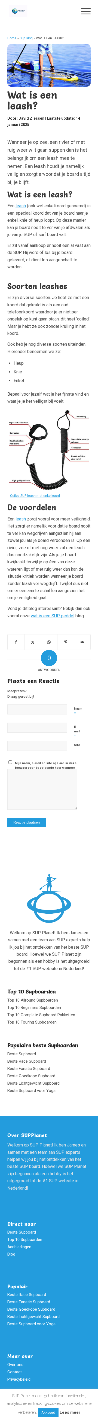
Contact (14, 1372)
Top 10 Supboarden (31, 991)
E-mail (77, 731)
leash (21, 205)
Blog (11, 1254)
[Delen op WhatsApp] (49, 642)
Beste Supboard (21, 1054)
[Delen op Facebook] (16, 642)
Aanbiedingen (19, 1246)
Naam (78, 711)
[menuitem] (83, 11)
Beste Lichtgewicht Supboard (33, 1083)
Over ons (15, 1364)
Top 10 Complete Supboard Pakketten (41, 1014)
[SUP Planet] (40, 11)
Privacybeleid (18, 1379)
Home (11, 38)
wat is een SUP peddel (52, 615)
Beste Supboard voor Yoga (31, 1090)
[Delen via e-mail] (82, 642)
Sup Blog (26, 38)
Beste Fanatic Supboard (28, 1068)
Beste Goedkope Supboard (31, 1075)
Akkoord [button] (48, 1413)
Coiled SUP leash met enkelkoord (35, 496)
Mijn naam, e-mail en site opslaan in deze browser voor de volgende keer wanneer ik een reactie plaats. (45, 767)
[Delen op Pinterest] (65, 642)
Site (77, 745)
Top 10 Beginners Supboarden (34, 1007)
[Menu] (83, 11)
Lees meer (70, 1412)
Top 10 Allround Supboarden (32, 1000)
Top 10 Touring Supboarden (32, 1022)
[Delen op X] (32, 642)
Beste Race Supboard (26, 1061)
